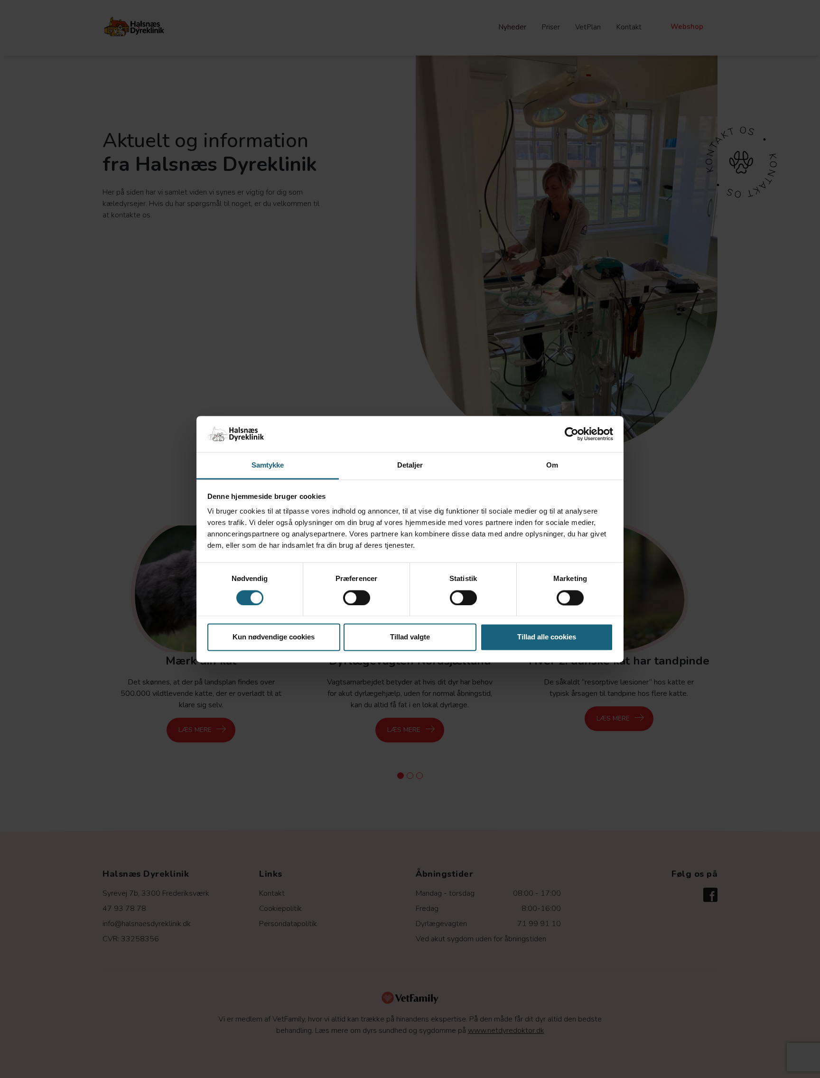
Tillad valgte (410, 637)
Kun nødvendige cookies (274, 637)
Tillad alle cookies (546, 637)
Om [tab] (552, 465)
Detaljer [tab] (410, 465)
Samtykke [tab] (268, 465)
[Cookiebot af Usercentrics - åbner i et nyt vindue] (571, 434)
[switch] (356, 597)
